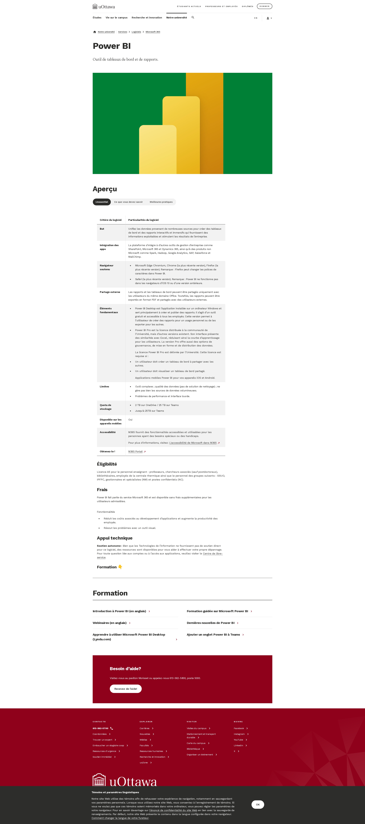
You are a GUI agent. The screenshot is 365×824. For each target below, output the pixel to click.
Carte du (196, 743)
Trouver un (102, 739)
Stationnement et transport (201, 736)
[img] (104, 6)
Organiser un (200, 754)
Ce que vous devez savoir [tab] (128, 202)
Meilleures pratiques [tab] (161, 202)
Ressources (104, 751)
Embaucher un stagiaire (108, 745)
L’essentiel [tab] (102, 202)
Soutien (102, 756)
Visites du (196, 728)
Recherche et (152, 756)
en (256, 18)
